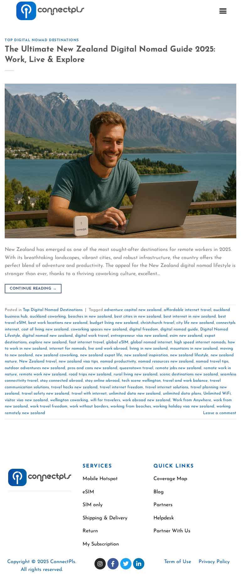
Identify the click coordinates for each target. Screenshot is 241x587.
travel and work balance (185, 381)
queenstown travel (136, 368)
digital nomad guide (179, 329)
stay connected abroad (61, 381)
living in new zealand (149, 348)
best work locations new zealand (58, 323)
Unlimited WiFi (217, 393)
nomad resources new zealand (166, 361)
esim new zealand (186, 336)
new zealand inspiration (146, 355)
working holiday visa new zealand (183, 406)
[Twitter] (125, 563)
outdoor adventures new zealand (35, 368)
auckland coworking (48, 316)
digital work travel (92, 336)
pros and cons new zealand (92, 368)
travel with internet (89, 393)
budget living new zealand (114, 323)
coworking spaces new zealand (99, 329)
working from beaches (130, 406)
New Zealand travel (37, 361)
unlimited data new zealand (135, 393)
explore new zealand (48, 342)
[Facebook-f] (113, 563)
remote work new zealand (43, 374)
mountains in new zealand (194, 348)
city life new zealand (195, 323)
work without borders (89, 406)
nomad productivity (118, 361)
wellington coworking (69, 400)
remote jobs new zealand (178, 368)
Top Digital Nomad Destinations (42, 40)
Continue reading (33, 289)
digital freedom (143, 329)
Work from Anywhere (192, 400)
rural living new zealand (136, 374)
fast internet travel (86, 342)
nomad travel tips (212, 361)
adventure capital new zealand (133, 310)
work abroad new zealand (146, 400)
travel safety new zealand (45, 393)
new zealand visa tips (78, 361)
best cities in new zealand (137, 316)
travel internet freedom (121, 387)
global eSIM (117, 342)
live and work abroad (107, 348)
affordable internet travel (187, 310)
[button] (223, 11)
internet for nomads (67, 348)
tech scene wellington (141, 381)
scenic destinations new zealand (189, 374)
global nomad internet (151, 342)
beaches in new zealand (90, 316)
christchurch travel (157, 323)
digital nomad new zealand (47, 336)
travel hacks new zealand (74, 387)
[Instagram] (100, 563)
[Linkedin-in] (138, 563)
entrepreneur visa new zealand (139, 336)
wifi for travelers (105, 400)
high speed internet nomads (200, 342)
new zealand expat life (101, 355)
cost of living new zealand (45, 329)
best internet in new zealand (189, 316)
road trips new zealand (90, 374)
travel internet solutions (166, 387)
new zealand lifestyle (189, 355)
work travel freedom (48, 406)
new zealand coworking (56, 355)
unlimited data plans (182, 393)
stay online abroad (102, 381)
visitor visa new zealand (26, 400)
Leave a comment (219, 413)
